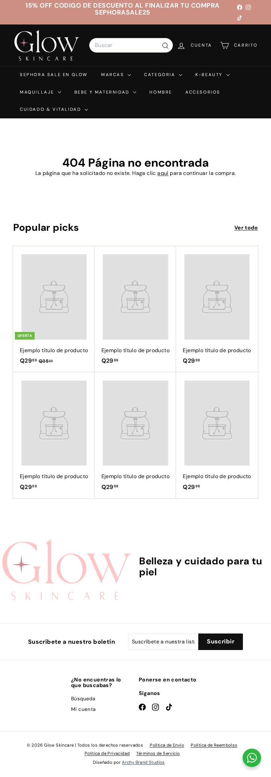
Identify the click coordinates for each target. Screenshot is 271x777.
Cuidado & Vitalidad (51, 109)
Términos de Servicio (158, 753)
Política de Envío (167, 745)
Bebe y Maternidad (103, 92)
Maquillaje (38, 92)
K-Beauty (209, 74)
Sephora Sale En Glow (54, 74)
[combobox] (131, 45)
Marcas (113, 74)
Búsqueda (83, 698)
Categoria (160, 74)
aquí (163, 173)
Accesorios (202, 92)
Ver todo (246, 227)
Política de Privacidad (107, 753)
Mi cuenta (83, 709)
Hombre (160, 92)
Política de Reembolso (214, 745)
